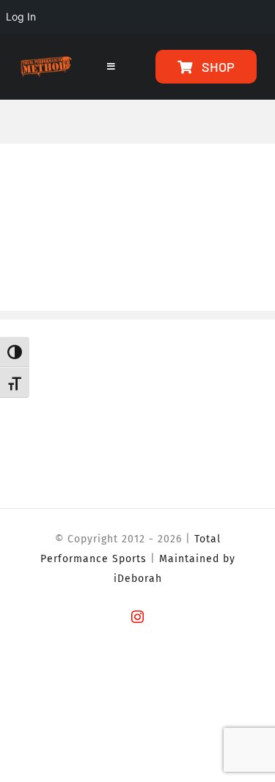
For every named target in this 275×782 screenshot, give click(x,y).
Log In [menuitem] (21, 16)
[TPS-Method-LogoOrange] (45, 63)
